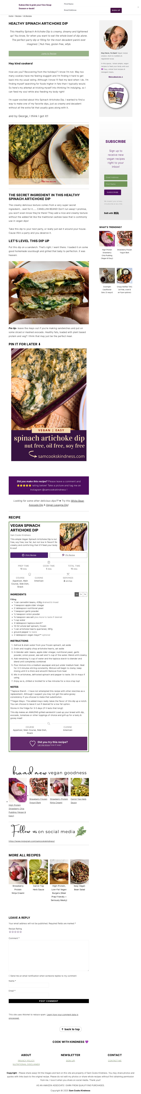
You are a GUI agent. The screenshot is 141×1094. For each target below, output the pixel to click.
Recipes (18, 16)
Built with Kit (111, 213)
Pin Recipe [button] (70, 555)
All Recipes (27, 16)
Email (12, 991)
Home (11, 16)
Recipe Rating (15, 929)
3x (85, 594)
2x (81, 594)
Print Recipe (30, 555)
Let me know (44, 745)
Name (12, 981)
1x (77, 594)
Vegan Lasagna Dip (57, 505)
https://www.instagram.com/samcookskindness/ (32, 841)
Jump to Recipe (48, 53)
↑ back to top (70, 1029)
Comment (14, 938)
